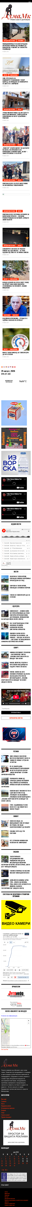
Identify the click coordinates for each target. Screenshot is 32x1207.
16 (10, 1161)
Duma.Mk (3, 566)
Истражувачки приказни (7, 1108)
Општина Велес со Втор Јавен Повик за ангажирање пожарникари (15, 184)
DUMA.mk (8, 566)
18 (18, 1161)
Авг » (6, 1170)
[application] (16, 697)
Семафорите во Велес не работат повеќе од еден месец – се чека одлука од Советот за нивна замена (16, 250)
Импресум (7, 1195)
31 (14, 1166)
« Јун (2, 1170)
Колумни (3, 1110)
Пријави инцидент (6, 1117)
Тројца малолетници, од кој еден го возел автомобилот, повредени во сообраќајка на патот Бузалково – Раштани (16, 115)
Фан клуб (3, 1099)
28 (2, 1166)
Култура (15, 315)
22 (6, 1163)
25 (19, 1163)
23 (10, 1163)
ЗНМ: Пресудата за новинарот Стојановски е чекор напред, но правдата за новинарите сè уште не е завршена (15, 81)
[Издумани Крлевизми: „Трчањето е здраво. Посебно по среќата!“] (16, 306)
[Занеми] (26, 703)
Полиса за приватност (10, 1203)
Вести (5, 75)
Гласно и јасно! (5, 1115)
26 (23, 1163)
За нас (6, 1192)
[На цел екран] (28, 703)
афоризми (7, 315)
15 (6, 1161)
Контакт (7, 1197)
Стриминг (3, 1101)
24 (14, 1163)
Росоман (20, 40)
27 (27, 1163)
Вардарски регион (9, 40)
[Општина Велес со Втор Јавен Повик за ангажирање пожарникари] (16, 171)
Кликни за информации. (9, 1016)
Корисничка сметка (16, 718)
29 (6, 1166)
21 (1, 1163)
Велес (19, 109)
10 (14, 1159)
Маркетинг (7, 1193)
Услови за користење (10, 1205)
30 (10, 1166)
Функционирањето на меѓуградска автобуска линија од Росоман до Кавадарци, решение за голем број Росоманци (15, 46)
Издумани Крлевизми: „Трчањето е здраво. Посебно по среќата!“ (15, 319)
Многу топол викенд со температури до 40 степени (16, 353)
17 (14, 1161)
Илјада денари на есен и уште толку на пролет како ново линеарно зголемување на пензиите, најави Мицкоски (16, 285)
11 (18, 1159)
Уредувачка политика (10, 1198)
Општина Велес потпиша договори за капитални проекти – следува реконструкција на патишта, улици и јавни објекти (16, 217)
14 (2, 1161)
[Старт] (3, 703)
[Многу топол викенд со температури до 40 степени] (16, 339)
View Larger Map (4, 1049)
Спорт (2, 1113)
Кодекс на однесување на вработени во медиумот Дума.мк (16, 1201)
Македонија (13, 75)
